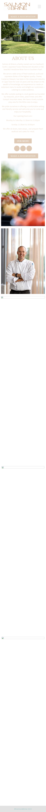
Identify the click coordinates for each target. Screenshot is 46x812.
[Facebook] (17, 148)
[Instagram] (23, 148)
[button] (23, 16)
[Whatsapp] (29, 148)
